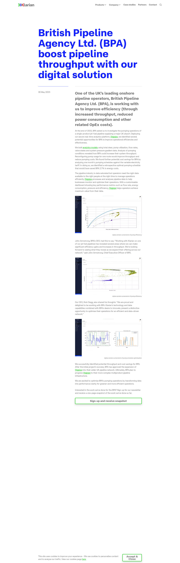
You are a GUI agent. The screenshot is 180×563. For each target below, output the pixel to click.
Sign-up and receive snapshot (108, 400)
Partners (142, 5)
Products (99, 5)
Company (113, 5)
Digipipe (114, 137)
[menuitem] (101, 5)
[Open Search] (160, 5)
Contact (153, 5)
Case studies (129, 5)
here (84, 559)
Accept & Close (132, 557)
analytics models (90, 147)
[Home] (26, 4)
